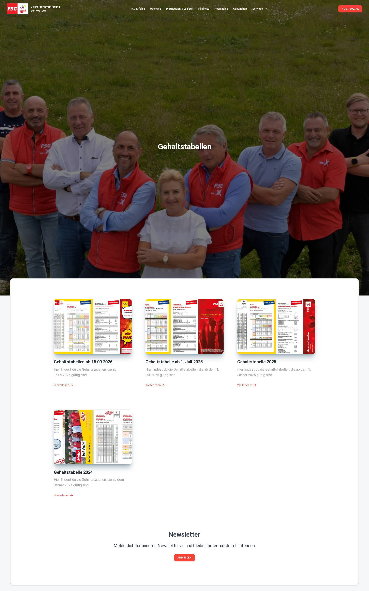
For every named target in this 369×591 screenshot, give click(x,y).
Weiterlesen (61, 385)
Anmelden (184, 557)
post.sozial (350, 8)
